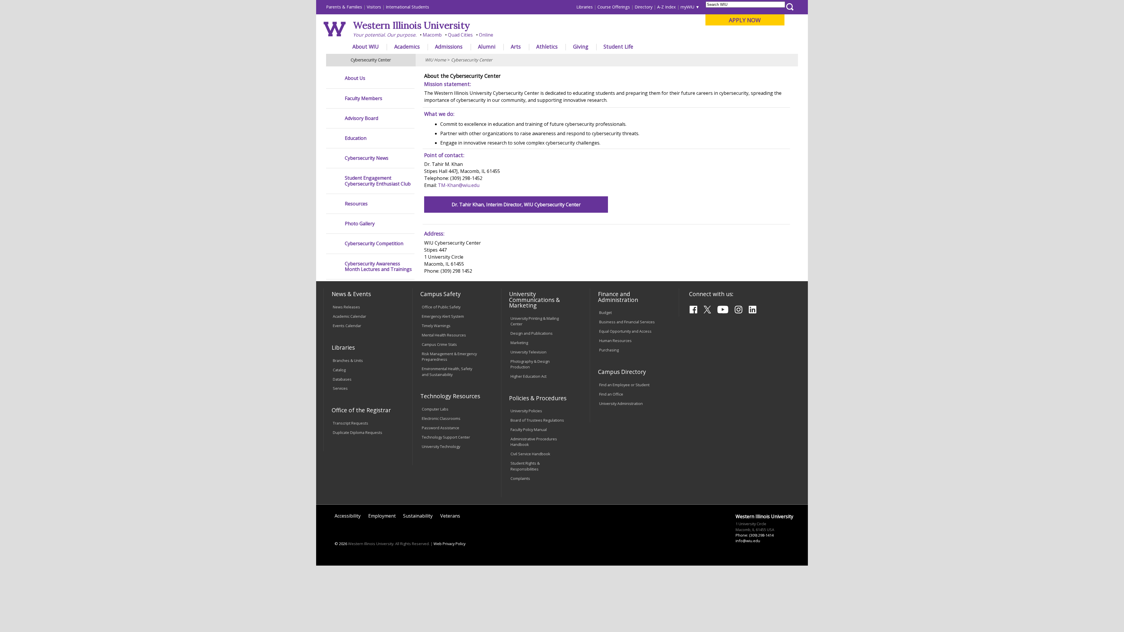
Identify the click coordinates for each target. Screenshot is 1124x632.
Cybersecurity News (366, 158)
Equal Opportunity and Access (625, 331)
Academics (407, 46)
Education (355, 138)
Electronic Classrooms (441, 418)
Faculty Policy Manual (528, 429)
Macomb (432, 35)
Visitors (374, 7)
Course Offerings (613, 7)
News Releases (346, 307)
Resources (356, 204)
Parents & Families (344, 7)
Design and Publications (531, 333)
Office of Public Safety (441, 307)
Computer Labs (435, 409)
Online (486, 35)
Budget (605, 312)
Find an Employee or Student (624, 384)
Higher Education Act (528, 376)
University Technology (441, 446)
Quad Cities (460, 35)
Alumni (487, 46)
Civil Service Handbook (530, 453)
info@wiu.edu (748, 540)
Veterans (450, 516)
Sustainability (418, 516)
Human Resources (615, 340)
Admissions (448, 46)
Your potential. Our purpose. (385, 35)
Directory (643, 7)
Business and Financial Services (627, 321)
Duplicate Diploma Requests (357, 432)
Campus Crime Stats (439, 344)
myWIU (687, 7)
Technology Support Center (446, 437)
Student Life (618, 46)
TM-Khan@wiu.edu (458, 185)
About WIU (365, 46)
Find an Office (611, 394)
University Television (528, 352)
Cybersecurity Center (471, 60)
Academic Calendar (349, 316)
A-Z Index (666, 7)
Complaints (520, 478)
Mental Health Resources (444, 335)
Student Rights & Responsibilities (525, 466)
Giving (580, 46)
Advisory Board (361, 118)
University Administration (621, 403)
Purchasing (609, 350)
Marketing (519, 342)
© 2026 (341, 543)
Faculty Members (363, 98)
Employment (382, 516)
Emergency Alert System (443, 316)
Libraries (584, 7)
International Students (407, 7)
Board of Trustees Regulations (537, 420)
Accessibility (348, 516)
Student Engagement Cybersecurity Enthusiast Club (378, 180)
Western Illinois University (411, 25)
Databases (342, 379)
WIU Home (435, 60)
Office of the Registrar (361, 410)
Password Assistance (440, 427)
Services (340, 388)
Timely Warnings (436, 325)
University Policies (526, 410)
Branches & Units (348, 360)
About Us (355, 78)
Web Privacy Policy (449, 543)
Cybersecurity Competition (374, 243)
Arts (516, 46)
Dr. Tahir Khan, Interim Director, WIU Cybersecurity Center (516, 204)
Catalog (339, 369)
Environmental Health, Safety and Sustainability (447, 371)
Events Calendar (347, 325)
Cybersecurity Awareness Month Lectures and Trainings (378, 266)
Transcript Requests (350, 423)
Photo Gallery (360, 223)
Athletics (547, 46)
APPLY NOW (745, 20)
